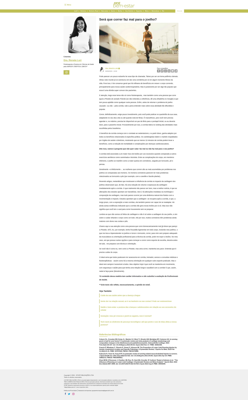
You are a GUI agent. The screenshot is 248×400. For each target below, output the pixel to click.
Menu (147, 11)
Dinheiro (83, 11)
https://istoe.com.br (69, 387)
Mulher (120, 11)
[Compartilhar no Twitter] (162, 70)
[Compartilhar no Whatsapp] (165, 70)
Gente (113, 11)
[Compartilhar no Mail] (172, 70)
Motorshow (155, 11)
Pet (163, 11)
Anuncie (179, 11)
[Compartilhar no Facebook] (158, 70)
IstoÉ (76, 11)
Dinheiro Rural (93, 11)
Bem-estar (104, 11)
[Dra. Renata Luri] (80, 34)
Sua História (129, 11)
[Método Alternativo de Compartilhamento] (175, 70)
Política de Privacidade (70, 390)
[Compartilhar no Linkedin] (168, 70)
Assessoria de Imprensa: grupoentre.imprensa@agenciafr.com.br (96, 390)
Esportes (139, 11)
